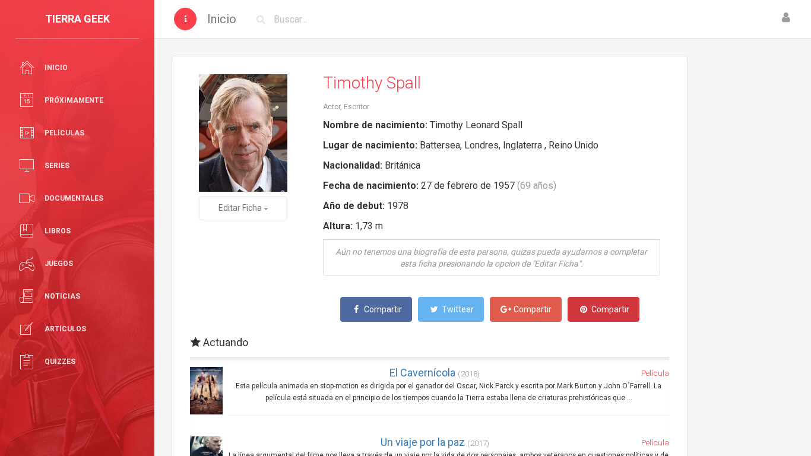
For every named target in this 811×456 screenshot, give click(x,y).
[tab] (429, 342)
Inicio (221, 19)
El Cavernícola (434, 372)
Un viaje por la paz (435, 442)
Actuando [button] (224, 342)
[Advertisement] (749, 234)
